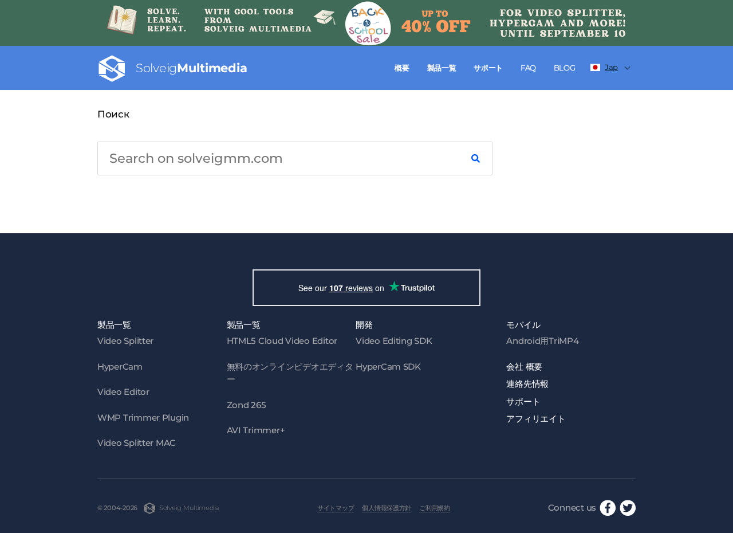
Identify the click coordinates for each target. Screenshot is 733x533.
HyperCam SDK (388, 366)
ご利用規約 (434, 508)
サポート (488, 67)
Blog (565, 67)
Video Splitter (125, 340)
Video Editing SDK (394, 340)
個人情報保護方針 (386, 508)
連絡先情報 (527, 383)
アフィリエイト (535, 418)
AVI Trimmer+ (256, 430)
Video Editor (123, 391)
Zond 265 (246, 404)
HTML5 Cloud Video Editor (282, 340)
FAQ (528, 67)
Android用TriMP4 (542, 340)
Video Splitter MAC (136, 442)
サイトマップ (335, 508)
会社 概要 (524, 366)
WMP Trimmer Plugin (143, 417)
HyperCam (120, 366)
